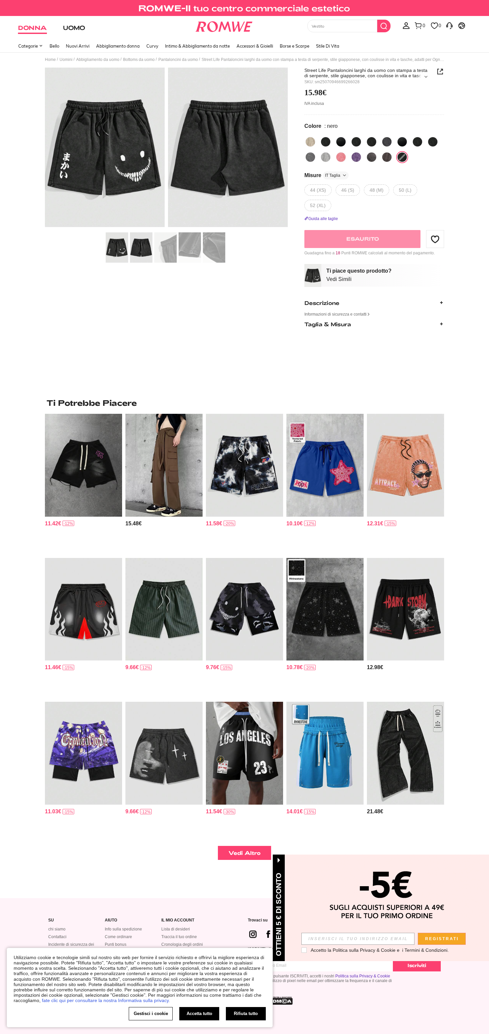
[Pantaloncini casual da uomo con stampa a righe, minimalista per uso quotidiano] (164, 609)
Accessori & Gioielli (255, 46)
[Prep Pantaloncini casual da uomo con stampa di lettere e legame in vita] (244, 753)
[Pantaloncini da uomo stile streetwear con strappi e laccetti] (83, 465)
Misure (322, 175)
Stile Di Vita (327, 46)
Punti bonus (115, 944)
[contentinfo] (53, 523)
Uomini (66, 59)
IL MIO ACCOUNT (177, 920)
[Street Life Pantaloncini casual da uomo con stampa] (164, 753)
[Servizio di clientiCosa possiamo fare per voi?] (449, 25)
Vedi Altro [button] (245, 853)
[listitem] (83, 483)
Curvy (152, 46)
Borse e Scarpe (294, 46)
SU (51, 920)
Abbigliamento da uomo (97, 59)
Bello (54, 46)
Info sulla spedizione (123, 929)
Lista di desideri (175, 929)
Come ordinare (118, 936)
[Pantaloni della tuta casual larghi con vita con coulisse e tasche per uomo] (405, 753)
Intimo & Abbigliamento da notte (197, 46)
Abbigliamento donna (118, 46)
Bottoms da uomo (139, 59)
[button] (435, 239)
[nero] (326, 142)
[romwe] (224, 25)
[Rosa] (341, 157)
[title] (244, 402)
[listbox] (406, 25)
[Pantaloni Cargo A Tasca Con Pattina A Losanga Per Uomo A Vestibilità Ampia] (164, 465)
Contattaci (57, 936)
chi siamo (57, 929)
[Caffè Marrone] (372, 157)
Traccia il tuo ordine (179, 936)
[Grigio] (310, 157)
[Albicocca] (310, 142)
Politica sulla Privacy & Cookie (362, 976)
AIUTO (111, 920)
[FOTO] (166, 148)
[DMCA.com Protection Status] (281, 1001)
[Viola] (356, 157)
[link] (244, 8)
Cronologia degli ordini (182, 944)
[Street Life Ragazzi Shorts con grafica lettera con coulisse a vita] (405, 609)
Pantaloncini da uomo (178, 59)
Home (50, 59)
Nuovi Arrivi (77, 46)
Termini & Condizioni (426, 950)
